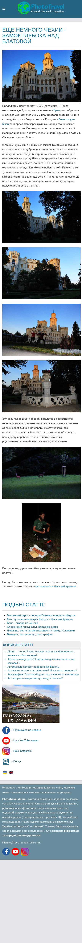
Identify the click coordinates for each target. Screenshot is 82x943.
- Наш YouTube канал (24, 740)
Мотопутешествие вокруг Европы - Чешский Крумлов (40, 619)
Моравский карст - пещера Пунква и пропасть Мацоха (41, 615)
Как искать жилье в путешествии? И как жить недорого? (42, 670)
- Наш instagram (21, 750)
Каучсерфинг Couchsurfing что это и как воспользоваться (43, 674)
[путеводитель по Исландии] (30, 721)
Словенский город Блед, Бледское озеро (32, 626)
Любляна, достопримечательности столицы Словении (41, 630)
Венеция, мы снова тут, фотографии (30, 634)
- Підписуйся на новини (26, 729)
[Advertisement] (41, 900)
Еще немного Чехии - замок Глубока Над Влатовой (34, 35)
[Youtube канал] (16, 851)
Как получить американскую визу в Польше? (35, 678)
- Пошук (16, 761)
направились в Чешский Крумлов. (56, 586)
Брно (57, 110)
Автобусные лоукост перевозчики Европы (33, 666)
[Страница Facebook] (6, 851)
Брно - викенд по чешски (22, 622)
